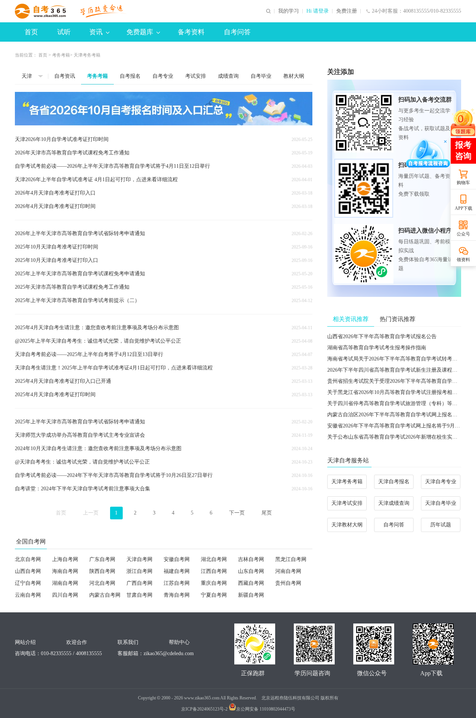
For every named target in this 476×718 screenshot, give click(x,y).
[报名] (163, 108)
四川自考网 (65, 595)
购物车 (463, 182)
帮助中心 (179, 642)
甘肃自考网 (139, 595)
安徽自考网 (177, 559)
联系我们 (128, 642)
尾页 (266, 513)
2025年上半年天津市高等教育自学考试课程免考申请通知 (80, 273)
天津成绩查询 (393, 503)
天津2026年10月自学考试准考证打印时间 (62, 139)
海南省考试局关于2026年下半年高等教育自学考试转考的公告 (397, 359)
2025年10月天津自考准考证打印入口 (56, 260)
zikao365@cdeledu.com (169, 653)
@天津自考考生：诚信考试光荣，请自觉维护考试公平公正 (82, 462)
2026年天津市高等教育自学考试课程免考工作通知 (72, 153)
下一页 (237, 513)
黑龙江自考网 (290, 559)
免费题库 (139, 32)
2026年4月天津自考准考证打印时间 (55, 206)
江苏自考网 (177, 583)
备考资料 (191, 32)
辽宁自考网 (28, 583)
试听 (64, 32)
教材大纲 (293, 76)
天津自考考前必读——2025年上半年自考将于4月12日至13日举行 (89, 354)
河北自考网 (102, 583)
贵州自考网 (288, 583)
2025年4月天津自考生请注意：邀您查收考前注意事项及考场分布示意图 (97, 327)
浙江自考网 (139, 571)
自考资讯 (64, 76)
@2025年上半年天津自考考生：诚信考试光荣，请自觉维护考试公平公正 (98, 341)
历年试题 (440, 525)
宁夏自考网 (214, 595)
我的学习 (288, 11)
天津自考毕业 (440, 503)
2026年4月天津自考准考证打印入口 (55, 193)
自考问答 (237, 32)
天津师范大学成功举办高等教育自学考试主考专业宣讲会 (80, 435)
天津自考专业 (440, 481)
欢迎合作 (76, 642)
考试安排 (195, 76)
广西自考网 (139, 583)
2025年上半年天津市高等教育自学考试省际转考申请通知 (80, 421)
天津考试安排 (347, 503)
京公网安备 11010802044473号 (265, 709)
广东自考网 (102, 559)
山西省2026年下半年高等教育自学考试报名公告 (382, 336)
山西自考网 (28, 571)
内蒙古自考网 (104, 595)
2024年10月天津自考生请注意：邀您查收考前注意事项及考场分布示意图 (98, 448)
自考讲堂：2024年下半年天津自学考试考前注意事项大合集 (82, 488)
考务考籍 (61, 55)
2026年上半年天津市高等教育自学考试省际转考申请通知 (80, 233)
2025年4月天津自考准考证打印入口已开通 (63, 381)
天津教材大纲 (347, 525)
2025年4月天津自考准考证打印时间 (55, 394)
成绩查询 (228, 76)
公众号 (463, 234)
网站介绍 (25, 642)
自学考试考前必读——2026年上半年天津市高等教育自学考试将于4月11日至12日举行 (112, 166)
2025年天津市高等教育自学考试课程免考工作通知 (72, 287)
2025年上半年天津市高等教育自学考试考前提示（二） (77, 300)
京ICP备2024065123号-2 (204, 709)
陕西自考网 (102, 571)
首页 (31, 32)
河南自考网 (288, 571)
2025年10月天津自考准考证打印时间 (56, 247)
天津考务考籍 (347, 481)
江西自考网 (214, 571)
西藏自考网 (251, 583)
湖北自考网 (214, 559)
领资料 (463, 259)
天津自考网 (139, 559)
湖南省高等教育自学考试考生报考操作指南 (376, 347)
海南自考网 (65, 571)
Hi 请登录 (317, 11)
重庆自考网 (214, 583)
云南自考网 (28, 595)
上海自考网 (65, 559)
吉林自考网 (251, 559)
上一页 (91, 513)
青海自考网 (177, 595)
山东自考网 (251, 571)
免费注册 (346, 11)
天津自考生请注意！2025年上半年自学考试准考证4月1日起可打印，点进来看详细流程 (114, 368)
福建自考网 (177, 571)
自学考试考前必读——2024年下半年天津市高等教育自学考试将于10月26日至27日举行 (114, 475)
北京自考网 (28, 559)
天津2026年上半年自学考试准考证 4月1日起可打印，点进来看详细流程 (96, 179)
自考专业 (162, 76)
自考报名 (130, 76)
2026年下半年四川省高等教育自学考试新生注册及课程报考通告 (400, 370)
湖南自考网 (65, 583)
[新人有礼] (463, 122)
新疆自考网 (251, 595)
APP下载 (463, 208)
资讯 (96, 32)
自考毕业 (261, 76)
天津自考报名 (393, 481)
